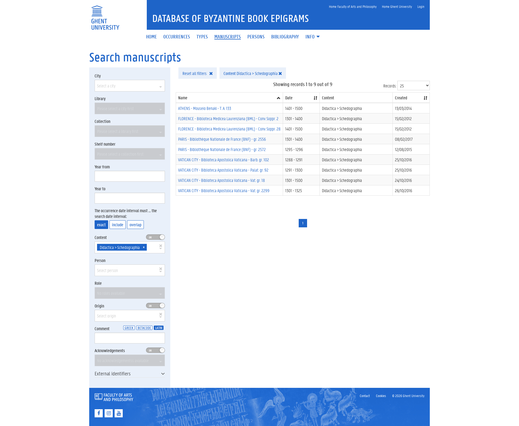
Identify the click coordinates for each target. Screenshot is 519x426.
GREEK (129, 328)
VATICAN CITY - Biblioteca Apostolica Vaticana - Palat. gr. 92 (223, 170)
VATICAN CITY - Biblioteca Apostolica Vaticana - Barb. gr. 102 (223, 159)
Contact (365, 395)
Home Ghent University (397, 6)
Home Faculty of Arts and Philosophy (353, 6)
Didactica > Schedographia (251, 73)
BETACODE (144, 328)
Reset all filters (194, 73)
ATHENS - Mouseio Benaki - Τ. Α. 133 (204, 108)
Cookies (381, 395)
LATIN (158, 328)
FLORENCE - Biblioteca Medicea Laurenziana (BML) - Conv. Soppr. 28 (229, 129)
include (117, 224)
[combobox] (130, 85)
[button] (313, 37)
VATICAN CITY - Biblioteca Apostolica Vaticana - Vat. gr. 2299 (224, 190)
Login (420, 6)
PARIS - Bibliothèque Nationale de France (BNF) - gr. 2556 (222, 139)
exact (101, 224)
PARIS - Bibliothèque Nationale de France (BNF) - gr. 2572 (222, 149)
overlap (135, 224)
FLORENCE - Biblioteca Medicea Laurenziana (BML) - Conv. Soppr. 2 (228, 118)
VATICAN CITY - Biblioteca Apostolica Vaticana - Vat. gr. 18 (221, 180)
